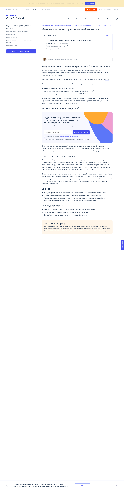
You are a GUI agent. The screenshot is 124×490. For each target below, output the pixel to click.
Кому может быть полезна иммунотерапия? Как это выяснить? (68, 40)
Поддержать (92, 9)
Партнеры (101, 19)
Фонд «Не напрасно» (105, 9)
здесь (107, 79)
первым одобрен (64, 146)
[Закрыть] (117, 485)
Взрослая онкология (47, 25)
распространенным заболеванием (90, 160)
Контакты (110, 19)
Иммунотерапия (47, 70)
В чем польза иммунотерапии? (57, 46)
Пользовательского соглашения (69, 136)
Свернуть (77, 35)
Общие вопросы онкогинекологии (17, 31)
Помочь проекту (90, 19)
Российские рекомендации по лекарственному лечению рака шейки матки (71, 209)
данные (52, 174)
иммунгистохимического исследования (93, 98)
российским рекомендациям (61, 181)
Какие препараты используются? (58, 43)
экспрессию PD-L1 (61, 88)
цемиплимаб (64, 151)
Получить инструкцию (81, 132)
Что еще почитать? (52, 49)
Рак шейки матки (11, 46)
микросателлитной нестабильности (72, 91)
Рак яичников (10, 34)
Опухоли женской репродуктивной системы (67, 25)
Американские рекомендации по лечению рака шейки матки (66, 212)
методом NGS (74, 103)
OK (82, 485)
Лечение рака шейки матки (100, 25)
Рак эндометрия (11, 37)
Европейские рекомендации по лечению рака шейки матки (65, 215)
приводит (93, 167)
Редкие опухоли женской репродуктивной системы (19, 41)
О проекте (79, 19)
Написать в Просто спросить (21, 51)
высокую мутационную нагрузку (63, 94)
